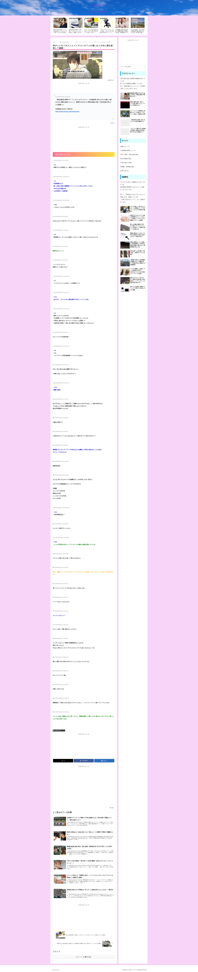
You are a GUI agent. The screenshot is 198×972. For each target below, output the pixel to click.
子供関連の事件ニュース (59, 730)
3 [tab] (101, 36)
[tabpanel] (60, 25)
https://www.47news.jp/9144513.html (67, 111)
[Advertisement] (84, 88)
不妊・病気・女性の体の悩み (129, 154)
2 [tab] (99, 36)
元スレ (112, 123)
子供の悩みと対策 (125, 162)
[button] (144, 67)
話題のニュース (125, 146)
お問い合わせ (124, 170)
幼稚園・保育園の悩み (127, 166)
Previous (51, 26)
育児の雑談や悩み (125, 158)
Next (146, 26)
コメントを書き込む (84, 957)
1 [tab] (96, 36)
